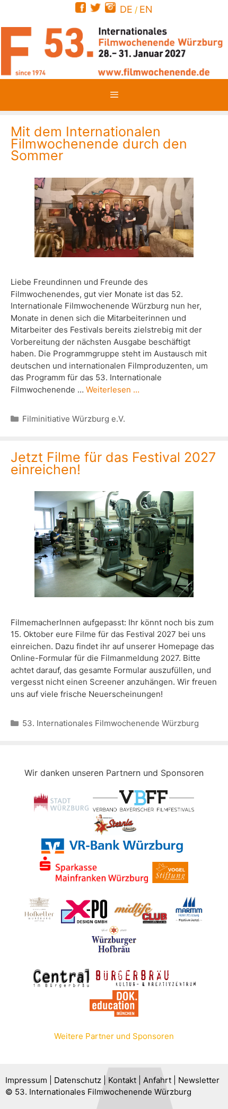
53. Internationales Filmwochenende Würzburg (110, 723)
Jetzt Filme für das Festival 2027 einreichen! (113, 463)
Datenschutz (77, 1080)
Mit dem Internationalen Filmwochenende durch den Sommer (99, 143)
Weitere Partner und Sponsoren (114, 1036)
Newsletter (199, 1080)
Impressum (26, 1080)
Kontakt (122, 1080)
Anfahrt (157, 1080)
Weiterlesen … (112, 390)
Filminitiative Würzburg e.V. (73, 419)
